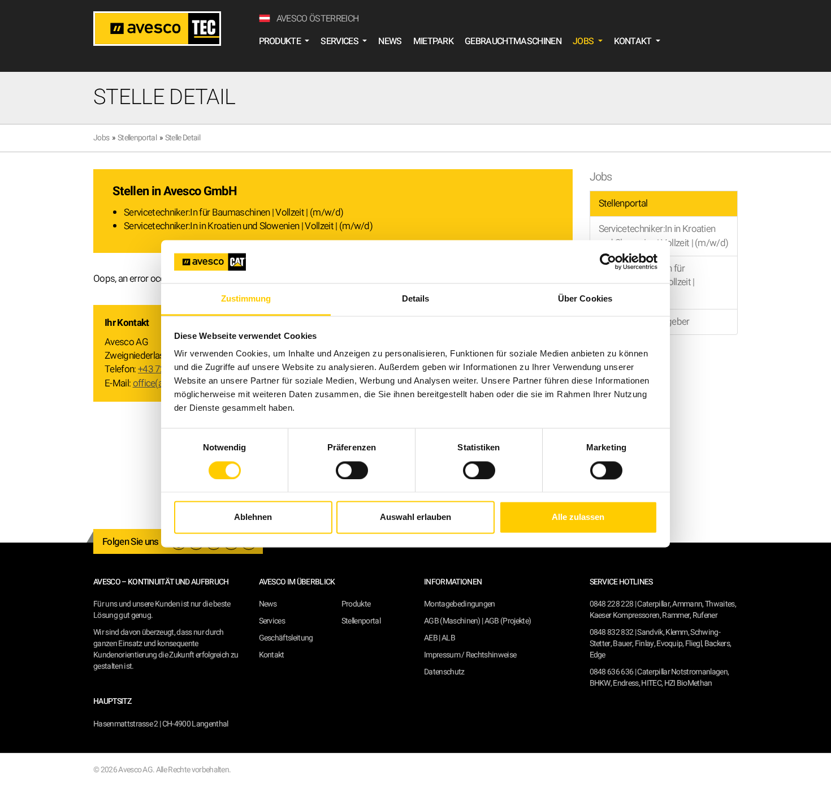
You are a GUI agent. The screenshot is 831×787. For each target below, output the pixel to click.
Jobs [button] (584, 41)
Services (272, 621)
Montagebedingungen (459, 604)
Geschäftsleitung (286, 638)
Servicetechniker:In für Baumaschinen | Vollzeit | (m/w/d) (233, 212)
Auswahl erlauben (415, 517)
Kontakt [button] (634, 41)
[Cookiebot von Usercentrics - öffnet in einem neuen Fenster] (608, 261)
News (389, 41)
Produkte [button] (281, 41)
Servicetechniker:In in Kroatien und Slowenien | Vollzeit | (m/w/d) (248, 226)
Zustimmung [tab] (246, 299)
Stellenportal (137, 138)
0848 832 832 (612, 632)
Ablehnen (253, 517)
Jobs (101, 138)
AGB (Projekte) (507, 621)
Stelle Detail (182, 138)
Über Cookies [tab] (585, 299)
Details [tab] (416, 299)
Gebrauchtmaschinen (513, 41)
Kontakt (271, 655)
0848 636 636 (612, 672)
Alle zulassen (578, 517)
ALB (448, 638)
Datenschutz (444, 672)
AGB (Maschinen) (452, 621)
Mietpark (433, 41)
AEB (431, 638)
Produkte (356, 604)
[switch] (352, 470)
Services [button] (340, 41)
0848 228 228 (612, 604)
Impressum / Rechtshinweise (470, 655)
